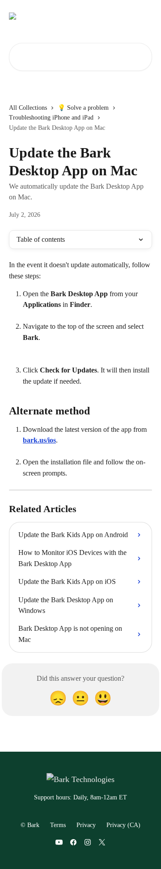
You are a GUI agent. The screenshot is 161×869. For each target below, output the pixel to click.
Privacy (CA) (123, 825)
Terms (58, 825)
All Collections (28, 107)
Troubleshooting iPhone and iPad (51, 117)
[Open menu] (144, 16)
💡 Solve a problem (83, 107)
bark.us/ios (39, 440)
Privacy (86, 825)
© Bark (30, 825)
